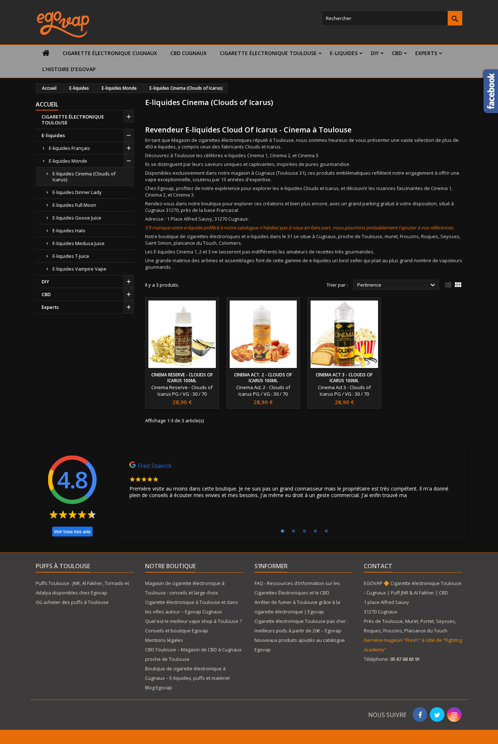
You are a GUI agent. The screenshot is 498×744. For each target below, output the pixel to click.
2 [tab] (293, 531)
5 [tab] (326, 531)
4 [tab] (315, 531)
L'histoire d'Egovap (69, 69)
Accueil (47, 104)
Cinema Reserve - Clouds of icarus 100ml (182, 378)
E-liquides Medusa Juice (78, 243)
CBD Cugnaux (188, 53)
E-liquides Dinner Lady (77, 192)
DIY (375, 53)
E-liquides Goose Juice (76, 217)
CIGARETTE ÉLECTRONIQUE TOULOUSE (268, 53)
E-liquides (344, 53)
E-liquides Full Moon (74, 205)
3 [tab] (304, 531)
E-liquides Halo (68, 230)
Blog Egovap (158, 687)
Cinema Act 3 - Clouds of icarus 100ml (344, 378)
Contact (378, 566)
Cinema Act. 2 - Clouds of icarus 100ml (263, 378)
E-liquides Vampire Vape (79, 269)
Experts (426, 53)
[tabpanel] (292, 481)
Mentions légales (164, 640)
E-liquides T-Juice (70, 256)
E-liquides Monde (68, 161)
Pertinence (397, 285)
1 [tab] (282, 531)
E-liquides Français (69, 148)
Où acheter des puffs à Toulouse (72, 602)
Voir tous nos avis (72, 531)
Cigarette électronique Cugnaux (110, 53)
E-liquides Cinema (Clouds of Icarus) (84, 176)
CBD (397, 53)
